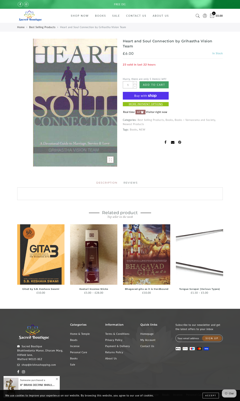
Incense (75, 346)
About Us (161, 15)
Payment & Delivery (117, 346)
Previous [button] (14, 260)
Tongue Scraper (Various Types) (199, 289)
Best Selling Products (42, 27)
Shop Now (80, 15)
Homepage (147, 333)
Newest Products (133, 124)
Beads (73, 339)
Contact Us (136, 15)
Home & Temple (80, 333)
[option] (40, 259)
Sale (116, 15)
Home (21, 27)
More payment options (146, 104)
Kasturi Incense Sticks (93, 289)
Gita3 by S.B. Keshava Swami (40, 289)
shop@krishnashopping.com (39, 364)
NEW (142, 129)
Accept (210, 395)
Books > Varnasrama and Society (195, 119)
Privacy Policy (113, 339)
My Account (147, 339)
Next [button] (220, 260)
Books (100, 15)
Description (106, 182)
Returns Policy (114, 352)
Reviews (131, 182)
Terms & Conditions (117, 333)
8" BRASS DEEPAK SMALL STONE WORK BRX (37, 384)
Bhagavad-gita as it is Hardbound (146, 289)
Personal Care (78, 352)
